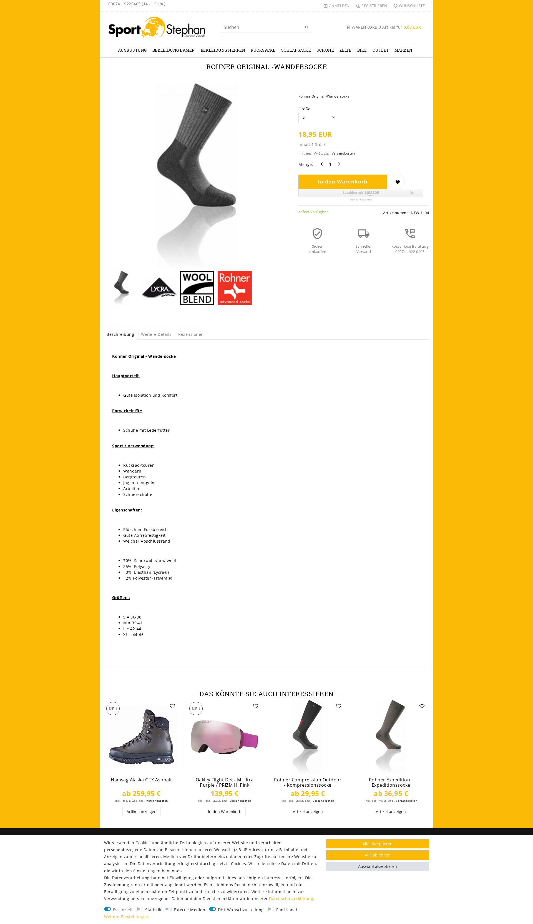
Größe (304, 108)
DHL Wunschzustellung (241, 909)
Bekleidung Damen (173, 50)
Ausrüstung (132, 50)
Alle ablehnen (378, 855)
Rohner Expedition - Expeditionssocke (391, 782)
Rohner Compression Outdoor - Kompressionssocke (307, 782)
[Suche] (306, 27)
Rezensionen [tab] (191, 334)
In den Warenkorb (342, 181)
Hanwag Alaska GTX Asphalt (141, 780)
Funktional (286, 909)
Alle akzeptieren (378, 843)
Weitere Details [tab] (156, 334)
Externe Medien (189, 909)
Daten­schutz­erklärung (291, 898)
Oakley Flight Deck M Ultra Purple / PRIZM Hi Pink (225, 782)
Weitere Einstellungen (126, 916)
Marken (403, 50)
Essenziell (123, 909)
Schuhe (325, 50)
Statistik (153, 909)
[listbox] (141, 737)
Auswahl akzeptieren (377, 866)
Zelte (346, 50)
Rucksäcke (263, 50)
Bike (362, 50)
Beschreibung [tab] (120, 334)
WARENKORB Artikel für (386, 27)
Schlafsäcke (296, 50)
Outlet (381, 50)
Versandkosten (343, 153)
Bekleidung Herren (223, 50)
